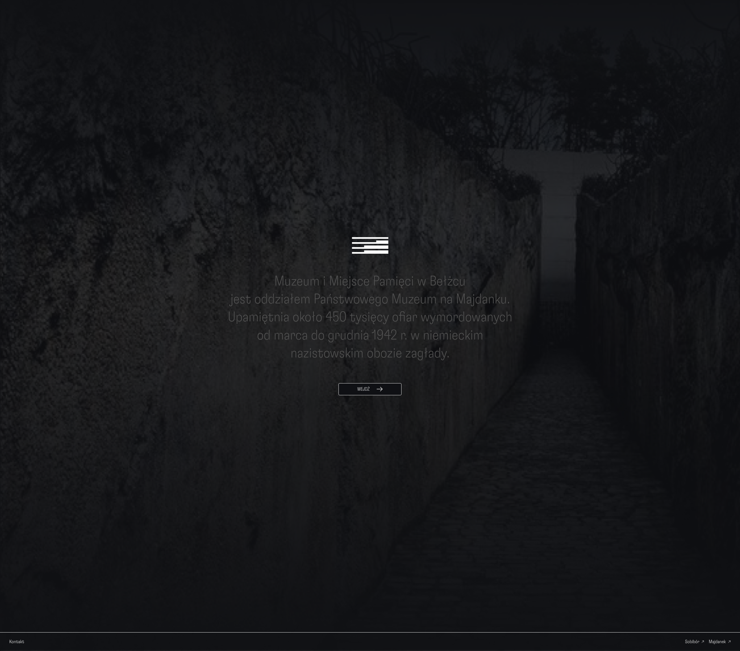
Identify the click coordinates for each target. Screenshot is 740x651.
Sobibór (692, 641)
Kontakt (16, 641)
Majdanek (717, 641)
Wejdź (363, 389)
